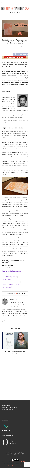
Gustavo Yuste (11, 46)
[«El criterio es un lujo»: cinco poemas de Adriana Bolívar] (15, 340)
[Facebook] (10, 12)
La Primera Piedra (11, 461)
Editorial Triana (7, 279)
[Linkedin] (17, 12)
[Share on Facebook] (19, 293)
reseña (4, 284)
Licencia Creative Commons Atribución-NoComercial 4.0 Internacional (16, 462)
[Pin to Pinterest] (22, 293)
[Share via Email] (24, 293)
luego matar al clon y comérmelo (11, 281)
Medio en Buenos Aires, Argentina (15, 465)
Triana (17, 284)
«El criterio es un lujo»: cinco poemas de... (15, 351)
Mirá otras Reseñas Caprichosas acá (11, 271)
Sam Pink (11, 284)
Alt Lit (14, 276)
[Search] (28, 2)
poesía (23, 281)
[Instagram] (14, 12)
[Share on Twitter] (21, 293)
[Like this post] (17, 293)
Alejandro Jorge (7, 276)
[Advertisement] (15, 381)
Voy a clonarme (7, 287)
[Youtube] (19, 12)
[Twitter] (12, 12)
